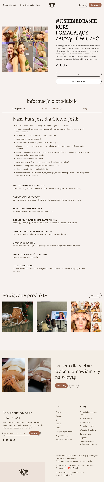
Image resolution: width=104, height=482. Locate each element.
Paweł (75, 468)
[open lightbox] (25, 49)
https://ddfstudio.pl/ (64, 475)
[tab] (18, 110)
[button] (13, 5)
